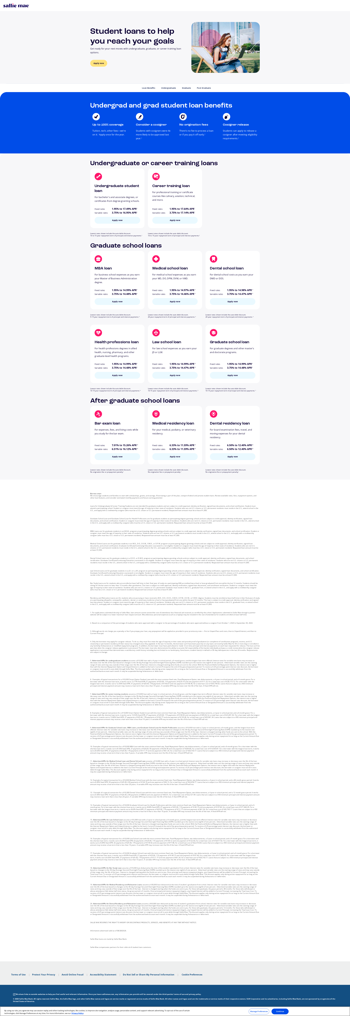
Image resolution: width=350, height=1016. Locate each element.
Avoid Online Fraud (72, 974)
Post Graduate (204, 88)
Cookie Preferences (192, 974)
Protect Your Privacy (43, 974)
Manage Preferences (259, 1011)
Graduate (186, 88)
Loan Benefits (148, 88)
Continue (280, 1011)
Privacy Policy (78, 1013)
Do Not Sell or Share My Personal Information (148, 974)
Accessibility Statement (103, 974)
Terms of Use (18, 974)
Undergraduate (168, 88)
